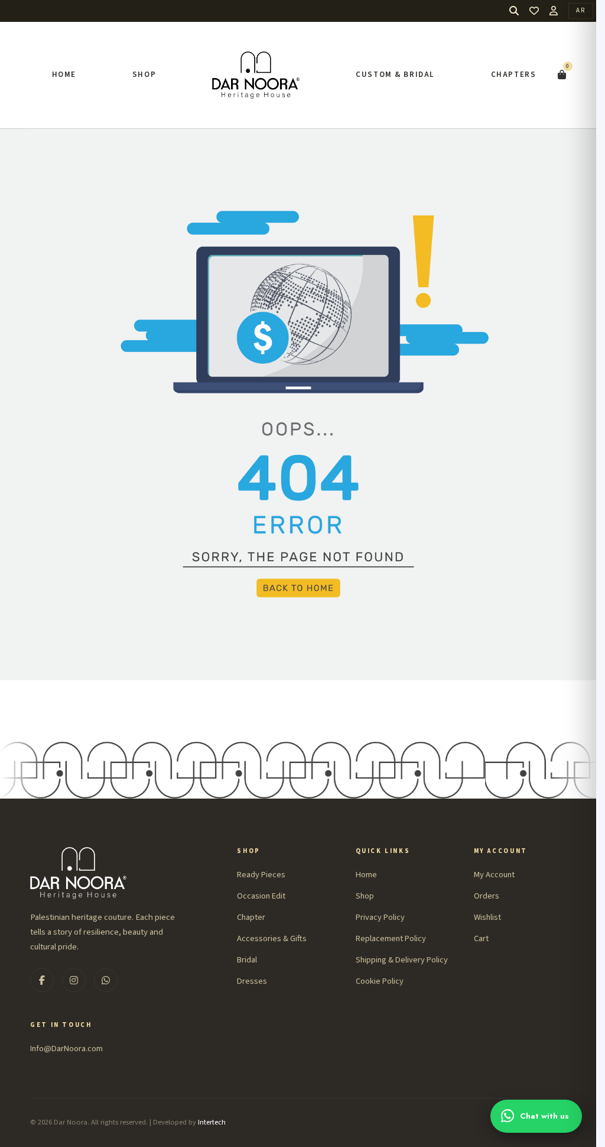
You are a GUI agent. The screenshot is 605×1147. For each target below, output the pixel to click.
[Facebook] (42, 980)
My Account (494, 874)
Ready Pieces (261, 874)
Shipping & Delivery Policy (402, 960)
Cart (481, 938)
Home (64, 74)
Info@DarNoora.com (66, 1048)
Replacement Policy (391, 938)
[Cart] (562, 75)
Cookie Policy (380, 981)
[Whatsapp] (106, 980)
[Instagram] (74, 980)
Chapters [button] (513, 74)
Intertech (212, 1122)
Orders (486, 896)
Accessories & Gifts (272, 938)
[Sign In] (553, 10)
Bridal (247, 960)
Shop (144, 74)
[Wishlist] (534, 11)
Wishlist (487, 917)
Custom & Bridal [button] (395, 74)
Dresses (252, 981)
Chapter (251, 917)
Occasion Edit (261, 896)
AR (581, 10)
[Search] (514, 11)
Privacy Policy (380, 917)
